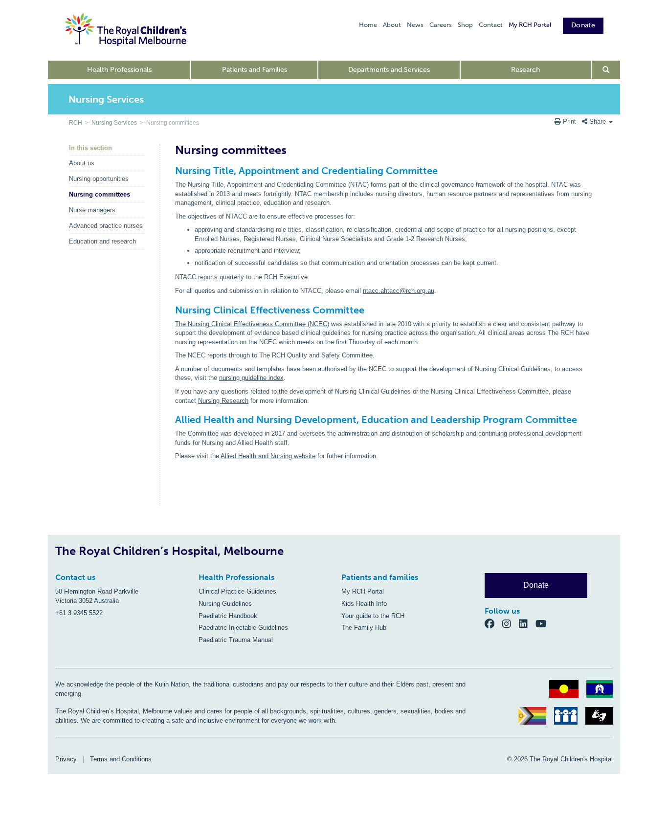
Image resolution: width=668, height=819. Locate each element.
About (392, 24)
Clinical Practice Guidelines (237, 591)
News (415, 24)
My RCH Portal (530, 24)
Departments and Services (389, 70)
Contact (491, 24)
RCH (75, 122)
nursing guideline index (251, 377)
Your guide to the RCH (372, 616)
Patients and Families (254, 70)
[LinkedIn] (527, 623)
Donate (583, 25)
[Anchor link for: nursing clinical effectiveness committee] (171, 310)
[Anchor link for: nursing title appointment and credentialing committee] (171, 170)
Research (525, 70)
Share (597, 121)
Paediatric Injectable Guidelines (243, 627)
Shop (465, 24)
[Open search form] (606, 70)
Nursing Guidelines (225, 603)
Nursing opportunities (99, 178)
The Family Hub (363, 627)
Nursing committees (99, 194)
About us (81, 163)
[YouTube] (544, 623)
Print (569, 121)
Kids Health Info (364, 603)
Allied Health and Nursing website (268, 456)
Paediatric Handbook (228, 616)
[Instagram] (510, 623)
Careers (440, 24)
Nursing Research (223, 400)
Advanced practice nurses (106, 225)
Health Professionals (119, 70)
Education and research (102, 241)
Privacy (66, 759)
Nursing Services (114, 122)
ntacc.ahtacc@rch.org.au (398, 290)
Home (368, 24)
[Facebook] (493, 623)
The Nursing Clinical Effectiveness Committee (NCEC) (252, 324)
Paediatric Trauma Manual (236, 639)
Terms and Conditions (121, 759)
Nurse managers (92, 210)
